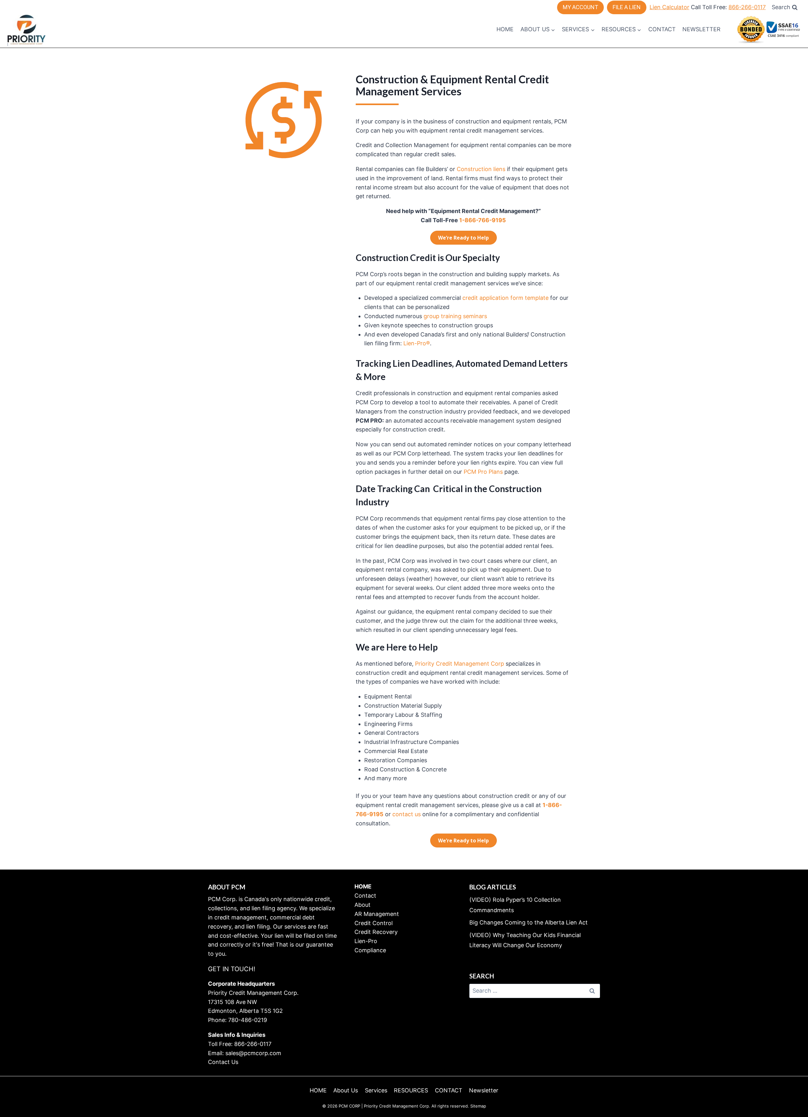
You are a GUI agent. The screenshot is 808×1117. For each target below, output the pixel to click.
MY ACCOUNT (580, 7)
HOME (505, 29)
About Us (345, 1090)
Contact (365, 895)
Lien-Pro (365, 941)
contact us (406, 814)
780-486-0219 (247, 1020)
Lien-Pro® (416, 343)
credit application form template (505, 297)
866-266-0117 (747, 7)
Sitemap (478, 1105)
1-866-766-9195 (482, 220)
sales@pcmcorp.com (253, 1053)
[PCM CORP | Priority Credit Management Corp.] (26, 30)
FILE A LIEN (627, 7)
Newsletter (701, 29)
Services (376, 1090)
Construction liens (481, 169)
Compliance (370, 950)
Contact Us (223, 1062)
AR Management (376, 914)
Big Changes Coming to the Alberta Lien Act (528, 922)
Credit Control (373, 923)
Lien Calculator (669, 7)
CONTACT (662, 29)
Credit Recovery (376, 932)
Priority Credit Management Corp (459, 663)
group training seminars (455, 316)
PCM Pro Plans (483, 471)
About (362, 904)
